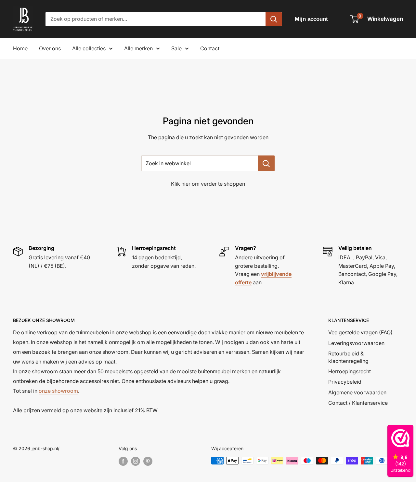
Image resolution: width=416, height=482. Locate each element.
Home (20, 48)
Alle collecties (89, 48)
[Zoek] (274, 19)
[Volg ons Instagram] (135, 461)
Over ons (50, 48)
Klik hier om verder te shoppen (208, 183)
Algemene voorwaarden (357, 392)
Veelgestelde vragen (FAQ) (360, 332)
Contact (209, 48)
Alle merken (138, 48)
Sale (176, 48)
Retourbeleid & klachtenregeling (348, 357)
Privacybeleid (344, 381)
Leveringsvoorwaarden (356, 343)
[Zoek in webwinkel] (266, 163)
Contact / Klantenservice (358, 403)
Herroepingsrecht (349, 371)
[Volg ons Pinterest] (147, 461)
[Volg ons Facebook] (123, 461)
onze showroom (58, 391)
